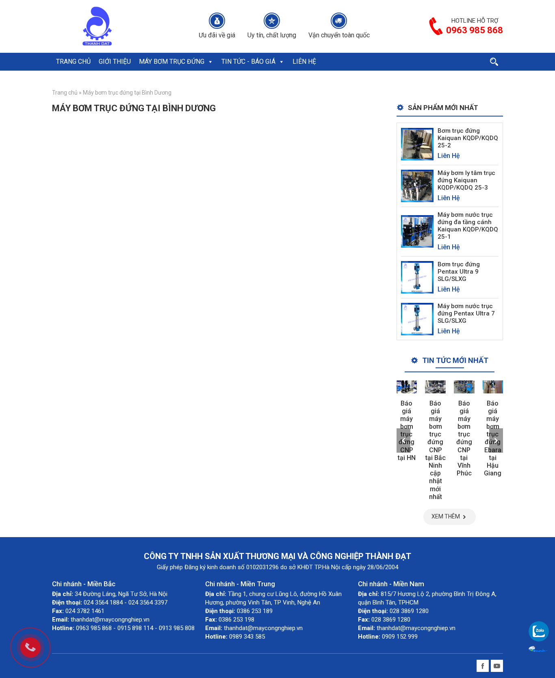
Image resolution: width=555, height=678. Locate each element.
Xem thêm (445, 516)
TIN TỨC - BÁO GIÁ (248, 61)
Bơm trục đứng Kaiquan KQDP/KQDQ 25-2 (468, 138)
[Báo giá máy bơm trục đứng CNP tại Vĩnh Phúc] (464, 386)
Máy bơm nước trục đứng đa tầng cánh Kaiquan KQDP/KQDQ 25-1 (468, 225)
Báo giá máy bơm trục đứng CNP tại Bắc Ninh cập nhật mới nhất (435, 450)
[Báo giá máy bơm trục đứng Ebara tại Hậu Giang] (493, 386)
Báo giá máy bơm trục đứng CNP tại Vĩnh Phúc (464, 438)
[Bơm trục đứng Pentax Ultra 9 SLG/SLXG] (417, 277)
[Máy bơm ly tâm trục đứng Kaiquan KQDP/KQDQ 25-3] (417, 185)
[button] (210, 62)
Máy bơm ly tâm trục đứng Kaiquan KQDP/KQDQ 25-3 (466, 180)
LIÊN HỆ (304, 61)
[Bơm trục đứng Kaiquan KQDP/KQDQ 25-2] (417, 143)
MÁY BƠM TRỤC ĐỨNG (171, 61)
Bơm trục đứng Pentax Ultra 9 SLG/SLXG (459, 272)
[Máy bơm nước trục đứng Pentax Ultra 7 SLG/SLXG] (417, 318)
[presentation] (403, 440)
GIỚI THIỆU (115, 61)
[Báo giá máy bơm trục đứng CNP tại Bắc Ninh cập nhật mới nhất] (435, 386)
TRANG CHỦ (73, 61)
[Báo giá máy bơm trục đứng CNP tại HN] (407, 386)
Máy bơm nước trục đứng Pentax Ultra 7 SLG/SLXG (466, 313)
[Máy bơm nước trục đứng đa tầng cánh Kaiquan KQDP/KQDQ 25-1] (417, 231)
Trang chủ (65, 92)
